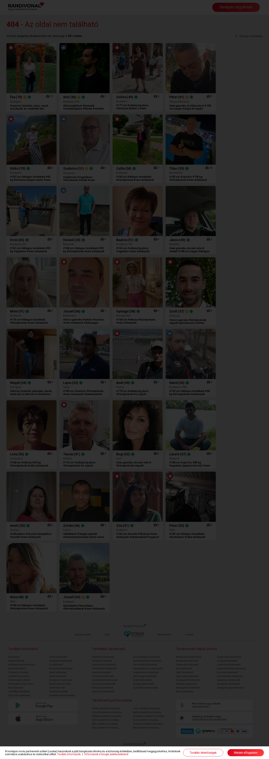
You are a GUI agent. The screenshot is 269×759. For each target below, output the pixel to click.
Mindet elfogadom (245, 752)
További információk (69, 754)
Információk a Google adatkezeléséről (106, 754)
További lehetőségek (203, 752)
